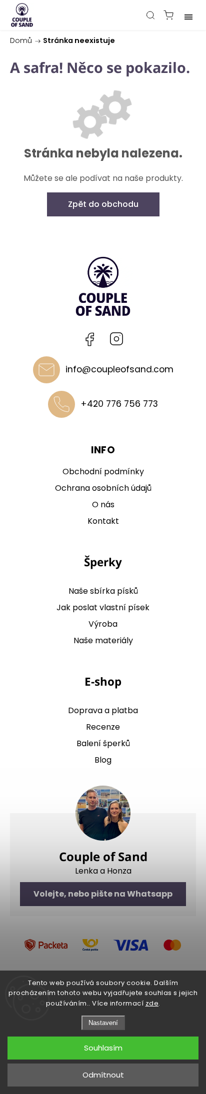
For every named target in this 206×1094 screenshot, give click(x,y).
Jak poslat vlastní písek (103, 607)
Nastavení (103, 1023)
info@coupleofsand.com (120, 369)
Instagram (116, 338)
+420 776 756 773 (119, 404)
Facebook (89, 338)
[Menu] (188, 15)
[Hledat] (150, 14)
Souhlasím (103, 1048)
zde (152, 1003)
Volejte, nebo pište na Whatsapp (103, 894)
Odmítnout (103, 1075)
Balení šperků (103, 743)
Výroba (103, 624)
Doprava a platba (103, 710)
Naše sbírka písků (103, 591)
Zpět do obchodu (103, 204)
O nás (103, 504)
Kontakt (103, 521)
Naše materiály (103, 640)
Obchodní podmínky (103, 471)
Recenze (103, 727)
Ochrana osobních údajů (103, 488)
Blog (103, 760)
